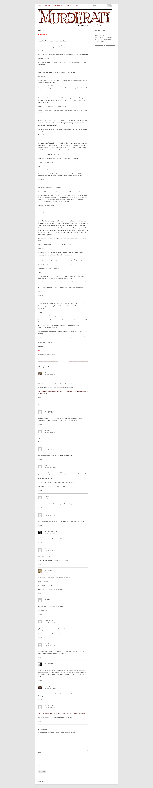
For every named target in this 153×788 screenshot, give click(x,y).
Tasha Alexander (49, 549)
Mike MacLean (49, 620)
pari (46, 465)
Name (40, 752)
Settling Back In (98, 43)
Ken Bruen (52, 354)
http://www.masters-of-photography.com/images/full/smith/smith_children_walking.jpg (61, 713)
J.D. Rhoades (48, 411)
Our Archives (69, 5)
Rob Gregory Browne (51, 531)
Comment (41, 735)
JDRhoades (48, 599)
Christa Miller (48, 686)
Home (39, 5)
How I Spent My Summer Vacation (78, 361)
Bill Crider (47, 448)
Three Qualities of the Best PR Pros (48, 361)
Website (40, 765)
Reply (39, 405)
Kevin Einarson (49, 644)
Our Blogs (47, 5)
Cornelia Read (49, 706)
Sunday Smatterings (99, 35)
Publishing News (57, 5)
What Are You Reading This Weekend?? (104, 37)
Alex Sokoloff (48, 570)
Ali (45, 372)
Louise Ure (48, 514)
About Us (78, 5)
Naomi (47, 430)
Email (40, 759)
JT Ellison (47, 496)
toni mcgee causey (50, 663)
